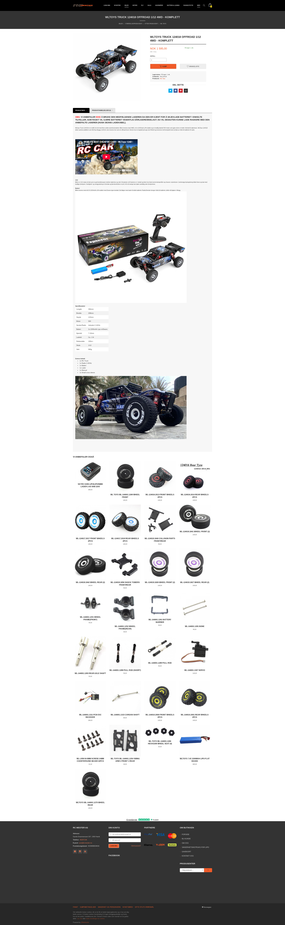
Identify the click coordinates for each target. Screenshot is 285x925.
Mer (198, 5)
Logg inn (107, 5)
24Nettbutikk (85, 922)
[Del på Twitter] (170, 91)
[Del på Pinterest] (181, 91)
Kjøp (165, 66)
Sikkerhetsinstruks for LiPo (195, 847)
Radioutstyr (188, 5)
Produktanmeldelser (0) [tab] (101, 110)
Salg (149, 5)
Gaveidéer (159, 5)
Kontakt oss (188, 856)
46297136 (83, 840)
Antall (152, 56)
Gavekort (186, 852)
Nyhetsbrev (128, 907)
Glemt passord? (136, 846)
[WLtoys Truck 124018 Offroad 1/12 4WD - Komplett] (131, 247)
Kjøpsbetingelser (88, 907)
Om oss (185, 843)
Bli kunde (186, 839)
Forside (185, 834)
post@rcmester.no (85, 843)
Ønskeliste (194, 66)
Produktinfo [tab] (80, 110)
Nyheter (117, 5)
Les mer (79, 918)
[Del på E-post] (186, 91)
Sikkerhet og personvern (109, 907)
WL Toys (162, 78)
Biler (127, 5)
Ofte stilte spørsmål (144, 907)
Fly (142, 5)
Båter (135, 5)
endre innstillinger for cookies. (95, 918)
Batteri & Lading (173, 5)
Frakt (75, 907)
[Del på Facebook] (176, 91)
